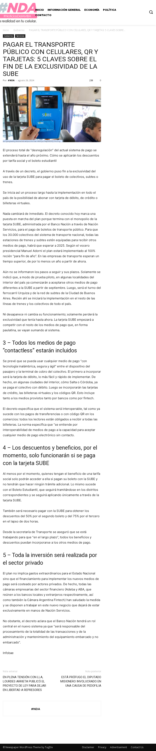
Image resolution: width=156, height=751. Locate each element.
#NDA (11, 80)
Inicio (6, 30)
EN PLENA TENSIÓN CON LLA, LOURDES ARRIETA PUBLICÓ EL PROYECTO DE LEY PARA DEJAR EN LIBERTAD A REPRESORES (24, 683)
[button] (151, 12)
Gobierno (19, 30)
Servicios (20, 36)
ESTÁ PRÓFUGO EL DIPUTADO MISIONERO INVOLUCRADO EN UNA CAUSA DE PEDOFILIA (80, 681)
